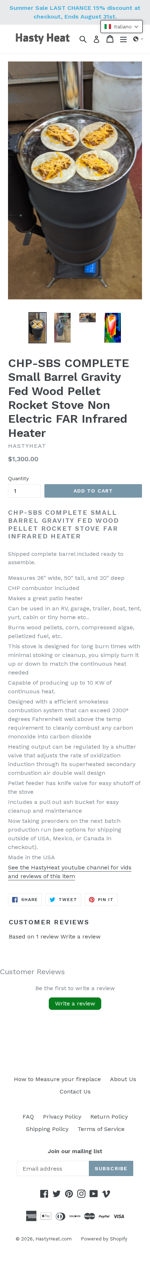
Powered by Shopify (104, 1239)
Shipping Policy (47, 1128)
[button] (138, 39)
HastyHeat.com (53, 1239)
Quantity (18, 478)
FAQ (28, 1116)
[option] (37, 327)
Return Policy (109, 1116)
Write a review (80, 936)
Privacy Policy (62, 1116)
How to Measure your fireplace (57, 1079)
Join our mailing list (75, 1151)
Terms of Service (101, 1128)
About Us (123, 1079)
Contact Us (75, 1091)
